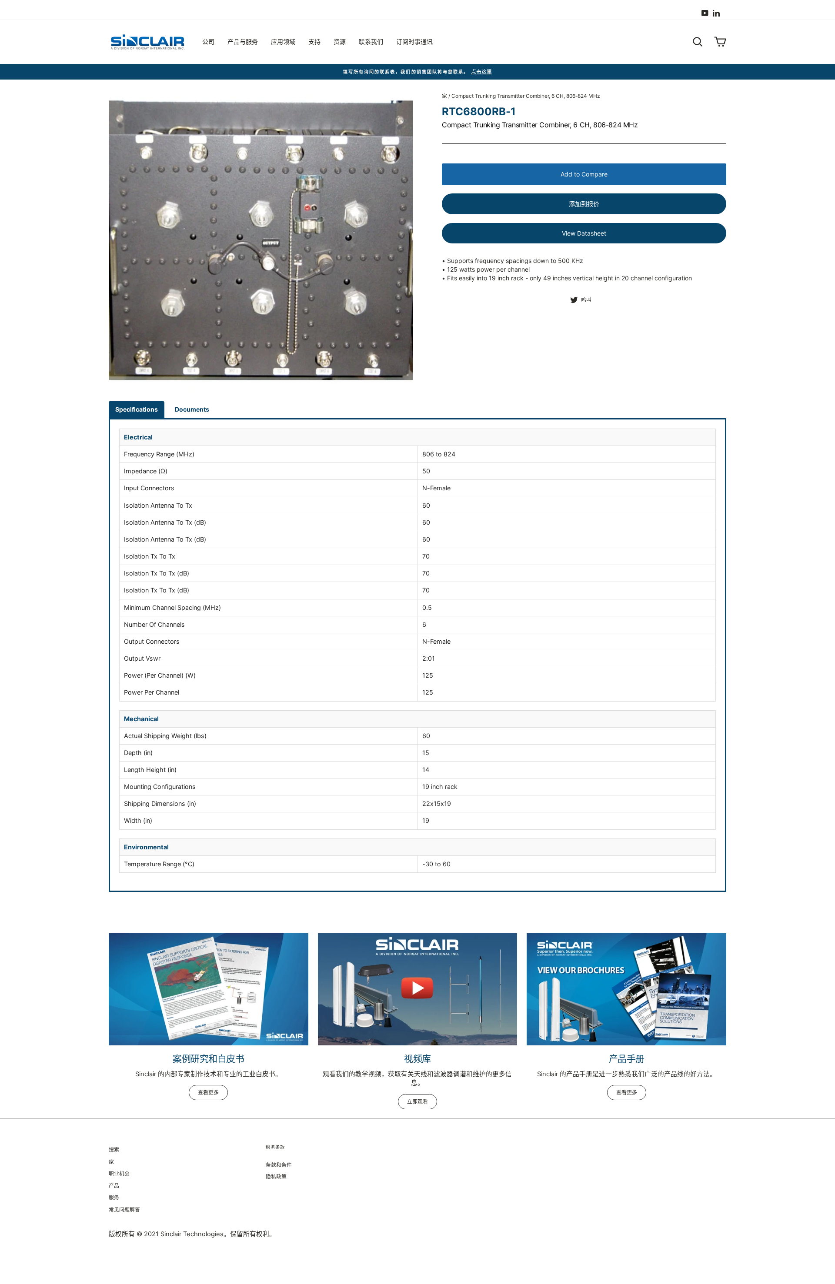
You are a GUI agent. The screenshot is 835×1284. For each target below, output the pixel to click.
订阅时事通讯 (414, 41)
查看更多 (208, 1092)
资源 (340, 41)
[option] (417, 72)
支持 (314, 41)
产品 (114, 1185)
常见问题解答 (124, 1209)
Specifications (136, 409)
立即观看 (417, 1101)
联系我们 (371, 41)
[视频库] (418, 989)
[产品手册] (626, 989)
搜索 (114, 1149)
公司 (208, 41)
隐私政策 (276, 1176)
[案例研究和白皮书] (208, 989)
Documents (192, 409)
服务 (114, 1197)
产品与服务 (242, 41)
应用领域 (283, 41)
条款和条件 (279, 1164)
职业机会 (119, 1173)
